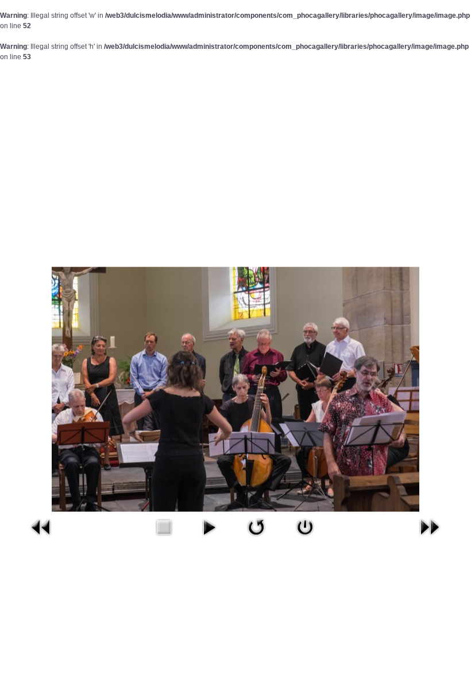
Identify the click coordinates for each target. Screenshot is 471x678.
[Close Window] (305, 527)
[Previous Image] (41, 527)
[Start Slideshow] (209, 527)
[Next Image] (429, 527)
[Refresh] (256, 527)
